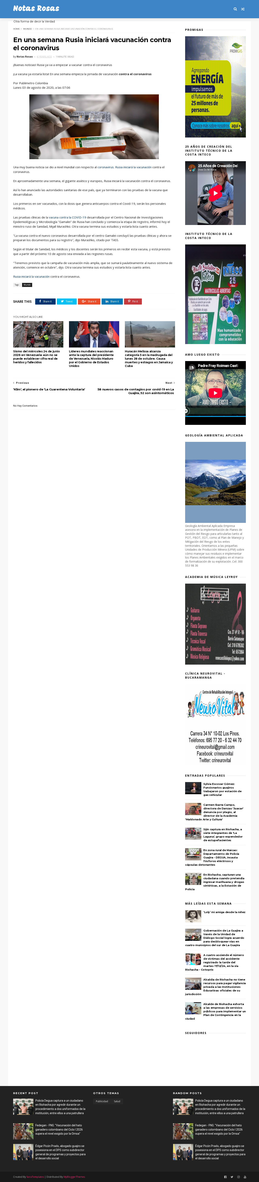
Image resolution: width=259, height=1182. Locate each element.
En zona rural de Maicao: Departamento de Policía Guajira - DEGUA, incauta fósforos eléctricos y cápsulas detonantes (212, 857)
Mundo (27, 29)
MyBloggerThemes (74, 1177)
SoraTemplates (35, 1177)
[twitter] (232, 1177)
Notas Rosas (36, 9)
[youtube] (245, 1177)
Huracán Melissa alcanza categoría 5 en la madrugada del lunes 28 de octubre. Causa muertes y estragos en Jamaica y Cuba (149, 359)
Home (16, 29)
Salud (117, 1101)
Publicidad (102, 1101)
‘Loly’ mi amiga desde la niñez (224, 912)
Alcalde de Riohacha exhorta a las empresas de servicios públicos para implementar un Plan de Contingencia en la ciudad (215, 1011)
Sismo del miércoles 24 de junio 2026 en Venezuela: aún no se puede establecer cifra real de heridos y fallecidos (36, 357)
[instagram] (238, 1177)
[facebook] (225, 1177)
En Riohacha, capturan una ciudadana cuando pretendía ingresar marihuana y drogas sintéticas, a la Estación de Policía (214, 882)
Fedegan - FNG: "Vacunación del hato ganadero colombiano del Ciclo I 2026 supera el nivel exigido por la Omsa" (59, 1129)
